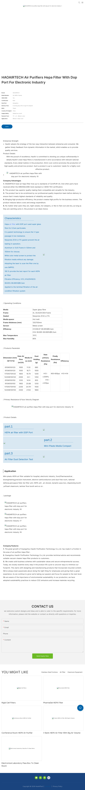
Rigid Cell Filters (9, 703)
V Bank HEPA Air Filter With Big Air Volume (61, 733)
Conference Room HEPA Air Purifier (17, 733)
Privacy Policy (57, 786)
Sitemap (48, 786)
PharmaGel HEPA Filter (53, 703)
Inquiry (7, 126)
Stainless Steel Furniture (49, 672)
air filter (12, 224)
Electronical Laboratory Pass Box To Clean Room (20, 764)
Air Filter (62, 672)
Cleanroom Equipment (74, 672)
